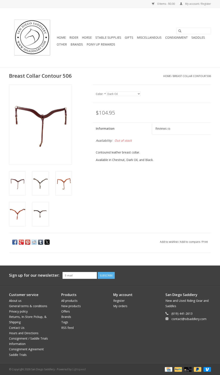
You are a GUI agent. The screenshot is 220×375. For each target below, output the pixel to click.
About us (15, 301)
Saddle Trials (18, 355)
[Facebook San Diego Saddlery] (199, 275)
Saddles (198, 37)
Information (105, 128)
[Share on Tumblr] (40, 242)
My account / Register (198, 4)
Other (62, 44)
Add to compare (190, 242)
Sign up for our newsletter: (34, 275)
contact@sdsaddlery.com (188, 319)
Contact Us (16, 328)
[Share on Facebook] (14, 242)
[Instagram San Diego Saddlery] (207, 275)
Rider (73, 37)
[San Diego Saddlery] (32, 37)
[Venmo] (206, 369)
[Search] (180, 30)
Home (61, 37)
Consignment (176, 37)
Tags (64, 322)
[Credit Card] (168, 369)
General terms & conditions (28, 306)
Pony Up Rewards (101, 44)
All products (69, 301)
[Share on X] (47, 242)
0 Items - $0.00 (166, 4)
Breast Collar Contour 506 (192, 76)
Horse (87, 37)
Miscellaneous (149, 37)
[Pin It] (27, 242)
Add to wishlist (169, 242)
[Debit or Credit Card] (187, 369)
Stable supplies (108, 37)
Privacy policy (18, 311)
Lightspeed (79, 369)
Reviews (162, 128)
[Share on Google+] (21, 242)
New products (71, 306)
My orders (120, 306)
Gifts (129, 37)
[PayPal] (178, 369)
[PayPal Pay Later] (197, 369)
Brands (76, 44)
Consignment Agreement (26, 349)
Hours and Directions (23, 333)
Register (119, 301)
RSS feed (67, 328)
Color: (100, 94)
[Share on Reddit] (34, 242)
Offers (65, 311)
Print (205, 242)
